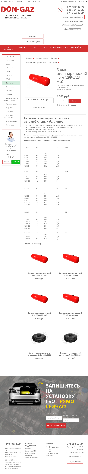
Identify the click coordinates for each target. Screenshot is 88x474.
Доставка (28, 455)
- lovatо (7, 64)
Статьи (27, 1)
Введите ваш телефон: (70, 416)
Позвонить (16, 162)
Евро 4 (22, 47)
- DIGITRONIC (9, 56)
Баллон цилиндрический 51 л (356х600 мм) (39, 314)
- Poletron (8, 75)
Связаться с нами (31, 457)
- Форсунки (8, 111)
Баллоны (54, 58)
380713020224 (72, 25)
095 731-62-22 (75, 9)
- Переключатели (10, 104)
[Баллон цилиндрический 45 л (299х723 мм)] (39, 80)
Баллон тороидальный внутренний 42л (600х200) (39, 354)
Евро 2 (35, 47)
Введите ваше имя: (52, 413)
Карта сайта (76, 47)
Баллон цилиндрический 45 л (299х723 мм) (41, 63)
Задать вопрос (75, 462)
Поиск (33, 36)
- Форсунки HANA (10, 121)
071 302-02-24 (75, 7)
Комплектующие (50, 47)
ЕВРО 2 (48, 449)
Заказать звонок (72, 17)
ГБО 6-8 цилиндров (8, 48)
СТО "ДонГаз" (30, 453)
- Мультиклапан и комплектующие (11, 99)
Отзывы (19, 1)
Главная (29, 58)
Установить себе (56, 425)
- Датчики (8, 91)
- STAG (7, 79)
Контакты (36, 1)
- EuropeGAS (9, 60)
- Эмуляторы (9, 125)
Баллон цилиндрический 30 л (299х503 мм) (39, 274)
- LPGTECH (8, 68)
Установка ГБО (30, 451)
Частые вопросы (7, 1)
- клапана (8, 94)
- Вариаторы (9, 87)
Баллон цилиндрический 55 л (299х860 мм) (70, 314)
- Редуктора (9, 108)
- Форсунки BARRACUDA (8, 116)
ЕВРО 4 (48, 451)
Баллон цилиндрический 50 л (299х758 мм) (70, 274)
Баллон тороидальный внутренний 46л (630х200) (70, 354)
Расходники (62, 47)
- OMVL (7, 71)
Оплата (28, 449)
